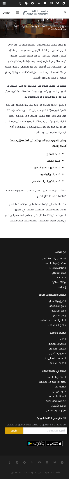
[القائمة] (17, 12)
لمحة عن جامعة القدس (54, 258)
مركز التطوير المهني (56, 410)
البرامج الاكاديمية (57, 344)
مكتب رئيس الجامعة (55, 263)
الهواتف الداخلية (57, 363)
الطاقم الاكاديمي (57, 348)
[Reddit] (32, 3)
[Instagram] (51, 3)
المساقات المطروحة (55, 358)
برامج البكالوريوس (57, 306)
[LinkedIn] (38, 3)
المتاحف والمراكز (57, 268)
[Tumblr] (20, 3)
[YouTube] (45, 3)
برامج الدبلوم (59, 315)
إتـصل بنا (62, 287)
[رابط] (35, 12)
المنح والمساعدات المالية (53, 320)
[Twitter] (57, 3)
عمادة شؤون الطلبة (56, 401)
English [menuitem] (6, 12)
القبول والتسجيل (57, 301)
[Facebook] (63, 3)
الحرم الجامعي (58, 272)
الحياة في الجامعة (56, 377)
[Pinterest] (26, 3)
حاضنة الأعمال (58, 405)
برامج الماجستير (58, 310)
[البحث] (65, 13)
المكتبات (61, 277)
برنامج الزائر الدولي (57, 325)
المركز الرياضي (59, 391)
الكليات (62, 339)
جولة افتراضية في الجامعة (52, 382)
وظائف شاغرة (59, 282)
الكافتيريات (60, 386)
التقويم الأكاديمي (56, 353)
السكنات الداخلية (57, 396)
